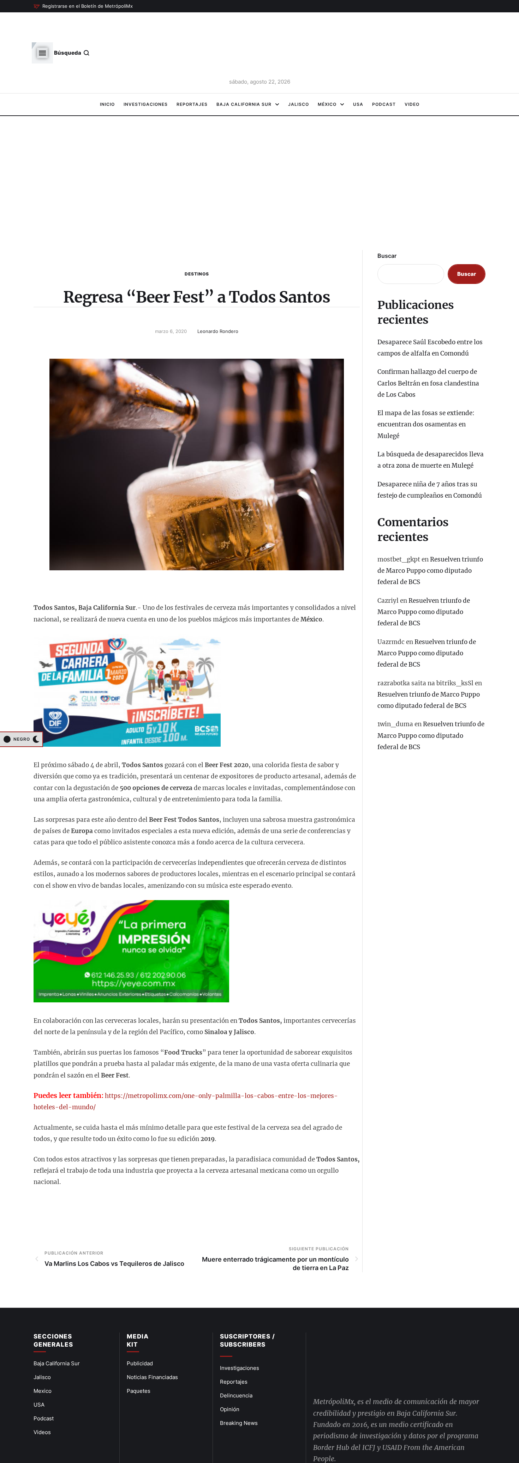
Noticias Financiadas (152, 1352)
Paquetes (138, 1366)
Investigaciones (239, 1343)
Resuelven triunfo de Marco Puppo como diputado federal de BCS (430, 546)
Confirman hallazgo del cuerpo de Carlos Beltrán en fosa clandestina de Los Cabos (428, 358)
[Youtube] (353, 1436)
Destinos (197, 249)
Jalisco (42, 1352)
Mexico (43, 1366)
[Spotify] (386, 1436)
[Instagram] (370, 1436)
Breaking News (239, 1398)
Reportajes (233, 1357)
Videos (42, 1407)
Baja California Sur (57, 1338)
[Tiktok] (402, 1436)
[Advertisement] (259, 162)
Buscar (386, 231)
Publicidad (140, 1338)
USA (39, 1380)
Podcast (44, 1393)
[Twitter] (337, 1436)
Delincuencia (236, 1370)
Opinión (229, 1384)
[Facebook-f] (320, 1436)
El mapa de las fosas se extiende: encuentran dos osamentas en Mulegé (426, 399)
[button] (83, 6)
